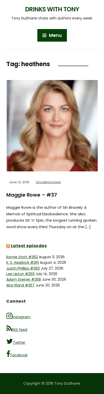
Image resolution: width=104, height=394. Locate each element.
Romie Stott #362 (22, 256)
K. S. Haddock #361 (22, 262)
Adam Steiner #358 (23, 279)
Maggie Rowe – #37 (31, 194)
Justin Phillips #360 (23, 268)
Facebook (19, 355)
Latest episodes (29, 246)
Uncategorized (48, 182)
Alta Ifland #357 (20, 285)
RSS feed (19, 329)
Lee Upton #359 (20, 273)
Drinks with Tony (52, 9)
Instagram (21, 317)
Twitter (19, 342)
